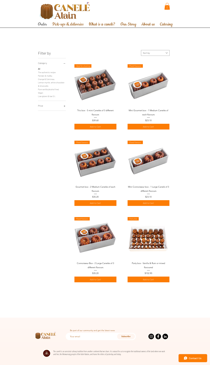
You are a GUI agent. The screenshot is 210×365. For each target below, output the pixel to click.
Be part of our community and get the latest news (92, 330)
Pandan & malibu (45, 76)
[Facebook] (158, 336)
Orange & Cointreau (46, 79)
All (39, 69)
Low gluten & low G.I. (47, 96)
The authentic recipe (47, 72)
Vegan (40, 93)
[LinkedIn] (165, 336)
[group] (105, 42)
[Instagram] (151, 336)
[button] (167, 6)
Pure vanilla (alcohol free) (48, 89)
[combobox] (155, 53)
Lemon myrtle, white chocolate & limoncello (51, 84)
